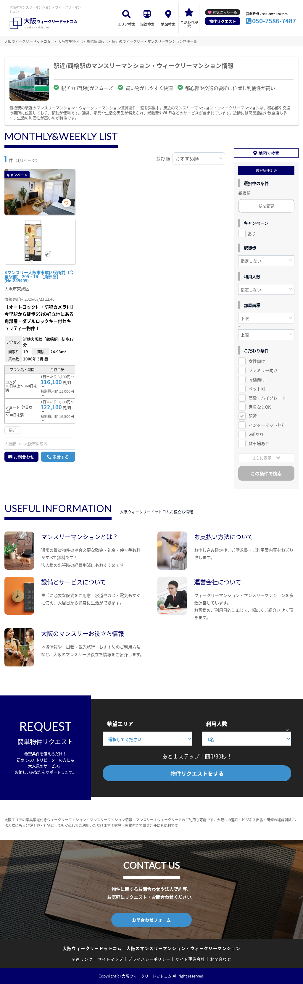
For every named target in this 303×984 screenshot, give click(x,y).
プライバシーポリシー (149, 959)
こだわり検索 (189, 24)
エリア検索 (126, 24)
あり (252, 233)
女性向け (257, 361)
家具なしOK (260, 407)
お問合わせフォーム (151, 920)
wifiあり (256, 434)
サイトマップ (110, 959)
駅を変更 (266, 206)
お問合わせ (24, 457)
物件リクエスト (222, 21)
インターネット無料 (267, 425)
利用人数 (216, 723)
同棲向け (257, 379)
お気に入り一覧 (224, 12)
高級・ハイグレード (267, 398)
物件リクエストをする (197, 773)
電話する (60, 457)
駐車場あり (259, 443)
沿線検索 (147, 24)
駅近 (253, 416)
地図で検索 (269, 153)
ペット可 (257, 389)
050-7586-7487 (274, 20)
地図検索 (168, 24)
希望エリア (120, 723)
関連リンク (82, 959)
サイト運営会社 (190, 959)
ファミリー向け (263, 370)
